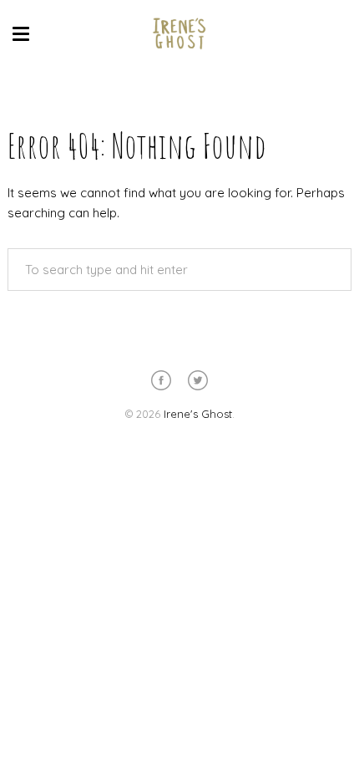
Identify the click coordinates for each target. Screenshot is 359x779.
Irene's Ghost (198, 413)
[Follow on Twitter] (198, 380)
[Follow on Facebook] (161, 380)
